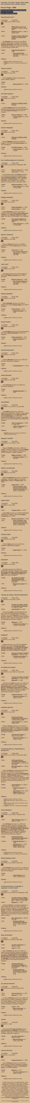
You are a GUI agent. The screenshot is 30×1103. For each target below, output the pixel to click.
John (17, 186)
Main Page (3, 10)
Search (11, 11)
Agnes (17, 84)
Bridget (11, 177)
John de (16, 993)
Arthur (17, 116)
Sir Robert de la (19, 624)
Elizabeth (16, 31)
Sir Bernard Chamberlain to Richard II (13, 686)
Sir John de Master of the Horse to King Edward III (20, 899)
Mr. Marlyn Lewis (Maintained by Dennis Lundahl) (17, 1097)
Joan (8, 416)
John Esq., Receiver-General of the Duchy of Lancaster (20, 488)
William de (16, 455)
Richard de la (17, 573)
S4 (5, 800)
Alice (2, 575)
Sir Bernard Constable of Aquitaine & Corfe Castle (19, 761)
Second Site (16, 1100)
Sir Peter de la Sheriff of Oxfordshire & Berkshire (19, 605)
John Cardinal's (10, 1100)
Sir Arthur (19, 143)
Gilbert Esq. (14, 774)
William (17, 792)
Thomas (19, 480)
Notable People (4, 11)
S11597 (6, 63)
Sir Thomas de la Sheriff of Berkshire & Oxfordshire (18, 579)
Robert (16, 207)
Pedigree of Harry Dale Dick (20, 36)
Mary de (16, 766)
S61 (5, 803)
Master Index (18, 10)
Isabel (4, 480)
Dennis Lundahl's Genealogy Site (9, 13)
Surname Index (10, 10)
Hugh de (16, 1060)
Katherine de (18, 457)
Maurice (17, 170)
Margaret (16, 615)
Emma (13, 179)
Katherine (7, 44)
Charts (24, 10)
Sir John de (18, 909)
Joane (16, 721)
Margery (14, 995)
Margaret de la (19, 583)
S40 (5, 61)
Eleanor (12, 110)
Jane (15, 171)
